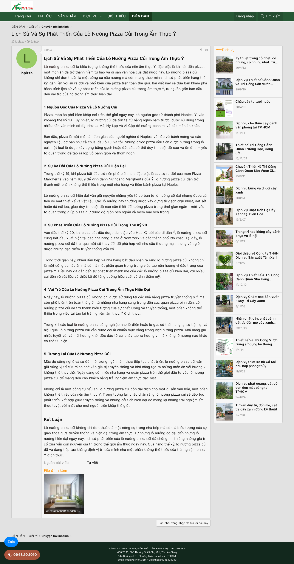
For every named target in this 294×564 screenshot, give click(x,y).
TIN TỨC (44, 16)
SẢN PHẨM (67, 16)
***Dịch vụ (225, 50)
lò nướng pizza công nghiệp (97, 324)
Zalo (11, 542)
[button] (101, 16)
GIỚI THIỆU (116, 16)
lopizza (19, 41)
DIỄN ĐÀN (140, 16)
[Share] (201, 50)
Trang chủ (23, 16)
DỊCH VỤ (90, 16)
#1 (206, 50)
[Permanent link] (186, 59)
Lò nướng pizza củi (59, 66)
